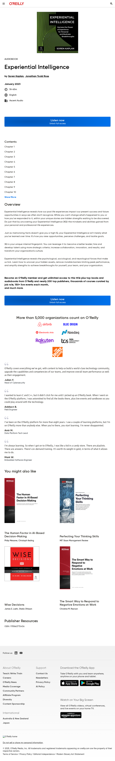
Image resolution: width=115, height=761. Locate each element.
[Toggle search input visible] (111, 3)
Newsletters (42, 677)
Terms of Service (10, 754)
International (11, 713)
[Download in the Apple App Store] (69, 685)
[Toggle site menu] (3, 3)
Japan (6, 722)
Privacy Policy (43, 682)
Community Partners (13, 690)
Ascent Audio (16, 100)
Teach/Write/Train (12, 673)
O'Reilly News (10, 682)
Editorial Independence (44, 754)
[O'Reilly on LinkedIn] (16, 653)
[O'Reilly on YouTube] (21, 653)
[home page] (16, 3)
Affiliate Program (12, 695)
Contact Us (42, 673)
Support (41, 667)
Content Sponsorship (14, 703)
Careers (7, 677)
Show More (10, 197)
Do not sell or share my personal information (23, 742)
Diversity (7, 699)
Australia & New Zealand (15, 718)
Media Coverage (11, 686)
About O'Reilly (11, 667)
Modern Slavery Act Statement (70, 754)
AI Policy (40, 686)
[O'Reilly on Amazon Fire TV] (70, 717)
